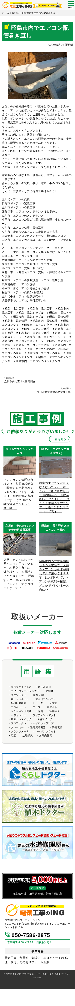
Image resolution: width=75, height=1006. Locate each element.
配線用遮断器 (18, 703)
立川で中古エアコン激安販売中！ (23, 296)
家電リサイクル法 (21, 686)
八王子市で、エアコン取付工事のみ (24, 300)
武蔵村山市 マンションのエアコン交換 (27, 260)
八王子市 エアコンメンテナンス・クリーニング (32, 247)
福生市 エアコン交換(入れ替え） (23, 292)
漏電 (40, 711)
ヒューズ (38, 703)
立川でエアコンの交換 (16, 199)
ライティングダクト (44, 715)
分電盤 (53, 703)
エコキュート (18, 707)
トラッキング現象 (21, 711)
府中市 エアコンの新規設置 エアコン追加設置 (32, 280)
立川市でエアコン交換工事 (18, 207)
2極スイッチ (45, 719)
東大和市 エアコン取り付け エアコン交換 (30, 264)
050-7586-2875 (30, 935)
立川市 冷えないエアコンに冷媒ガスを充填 (30, 231)
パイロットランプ (43, 723)
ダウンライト (18, 695)
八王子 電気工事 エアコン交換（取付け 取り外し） (37, 251)
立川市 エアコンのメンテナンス (23, 215)
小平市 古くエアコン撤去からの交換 (25, 288)
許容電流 (57, 727)
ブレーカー (17, 727)
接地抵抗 (27, 735)
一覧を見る (59, 439)
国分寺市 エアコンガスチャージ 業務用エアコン (35, 235)
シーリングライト (45, 731)
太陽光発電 (45, 735)
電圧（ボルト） (20, 699)
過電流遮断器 (38, 727)
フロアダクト (18, 723)
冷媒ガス (54, 711)
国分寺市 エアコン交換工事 (20, 256)
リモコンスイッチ (21, 719)
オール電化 (44, 686)
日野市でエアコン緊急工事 (18, 203)
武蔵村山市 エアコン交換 (18, 284)
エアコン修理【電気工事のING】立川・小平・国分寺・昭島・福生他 (33, 974)
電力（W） (39, 695)
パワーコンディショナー (25, 691)
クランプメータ (20, 731)
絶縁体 (50, 691)
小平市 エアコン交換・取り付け (23, 268)
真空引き (52, 707)
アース (37, 707)
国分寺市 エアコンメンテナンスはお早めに (30, 211)
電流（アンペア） (45, 699)
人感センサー (18, 715)
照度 (13, 735)
